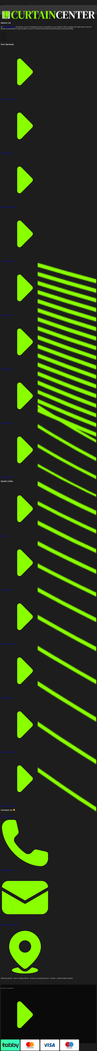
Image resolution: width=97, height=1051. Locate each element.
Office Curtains (6, 423)
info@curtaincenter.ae (9, 925)
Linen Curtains (6, 315)
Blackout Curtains (7, 99)
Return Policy (6, 590)
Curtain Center (9, 27)
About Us (4, 536)
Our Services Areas (8, 644)
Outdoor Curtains (7, 261)
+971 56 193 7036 (7, 816)
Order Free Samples (8, 806)
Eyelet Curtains (6, 369)
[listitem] (48, 978)
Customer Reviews (8, 752)
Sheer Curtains (6, 153)
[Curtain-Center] (48, 21)
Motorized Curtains (8, 207)
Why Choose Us (7, 698)
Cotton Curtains (7, 477)
